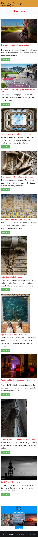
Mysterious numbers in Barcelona (14, 335)
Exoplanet (24, 534)
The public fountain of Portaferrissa (15, 220)
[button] (7, 520)
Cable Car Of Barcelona (10, 482)
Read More (5, 59)
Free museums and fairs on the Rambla (16, 134)
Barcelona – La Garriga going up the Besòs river (18, 90)
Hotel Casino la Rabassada (11, 277)
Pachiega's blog (11, 3)
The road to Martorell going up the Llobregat (15, 46)
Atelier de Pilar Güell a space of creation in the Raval (18, 381)
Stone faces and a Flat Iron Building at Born (18, 439)
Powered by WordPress (8, 534)
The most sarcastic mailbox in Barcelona (17, 177)
